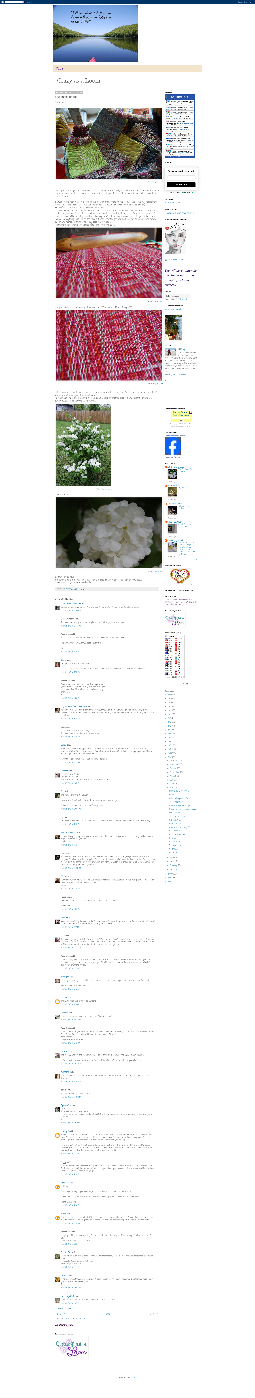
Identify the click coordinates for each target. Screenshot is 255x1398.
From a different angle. (179, 791)
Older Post (154, 1314)
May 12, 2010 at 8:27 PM (70, 762)
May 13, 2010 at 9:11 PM (70, 1154)
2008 (170, 877)
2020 (170, 718)
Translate (184, 299)
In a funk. (173, 852)
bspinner (64, 1051)
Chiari (60, 68)
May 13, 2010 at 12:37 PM (71, 1097)
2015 (170, 737)
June (172, 784)
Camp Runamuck (174, 522)
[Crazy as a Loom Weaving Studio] (173, 454)
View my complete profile (175, 374)
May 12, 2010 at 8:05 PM (70, 718)
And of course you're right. (180, 805)
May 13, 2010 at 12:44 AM (71, 948)
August (173, 776)
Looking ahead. (175, 820)
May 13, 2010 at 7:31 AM (70, 1004)
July (172, 780)
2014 (170, 741)
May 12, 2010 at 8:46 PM (71, 809)
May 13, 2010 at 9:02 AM (71, 1063)
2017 (170, 730)
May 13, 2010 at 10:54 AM (71, 1081)
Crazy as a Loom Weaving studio (181, 213)
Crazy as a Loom (157, 182)
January (173, 869)
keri (62, 817)
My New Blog (183, 487)
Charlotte (64, 1013)
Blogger (132, 1377)
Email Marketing (178, 426)
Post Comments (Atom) (75, 1318)
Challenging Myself (175, 540)
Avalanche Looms (174, 504)
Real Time (179, 156)
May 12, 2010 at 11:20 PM (70, 909)
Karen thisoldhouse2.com (71, 603)
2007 (170, 881)
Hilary (63, 853)
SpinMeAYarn (66, 1105)
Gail (62, 791)
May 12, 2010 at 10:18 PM (70, 845)
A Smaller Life (173, 485)
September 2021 (183, 146)
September (175, 772)
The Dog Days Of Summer (185, 470)
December (174, 760)
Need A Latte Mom (68, 832)
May (172, 788)
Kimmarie (65, 1072)
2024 (170, 702)
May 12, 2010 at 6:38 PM (71, 610)
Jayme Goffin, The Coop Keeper (74, 706)
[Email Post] (82, 589)
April (172, 857)
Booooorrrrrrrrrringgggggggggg (182, 809)
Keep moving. (174, 841)
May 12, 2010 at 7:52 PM (70, 672)
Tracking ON (187, 156)
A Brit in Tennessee (175, 467)
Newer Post (60, 1314)
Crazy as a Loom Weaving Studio (175, 435)
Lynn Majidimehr (68, 1296)
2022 (170, 710)
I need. (172, 794)
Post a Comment (65, 1308)
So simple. (173, 849)
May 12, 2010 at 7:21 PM (70, 651)
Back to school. (175, 823)
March (173, 861)
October (173, 768)
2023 (170, 706)
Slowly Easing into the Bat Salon (185, 525)
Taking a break (175, 845)
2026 (170, 694)
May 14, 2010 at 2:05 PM (70, 1244)
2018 (170, 726)
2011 (169, 753)
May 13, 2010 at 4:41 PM (70, 1123)
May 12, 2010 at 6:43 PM (71, 626)
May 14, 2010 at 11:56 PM (71, 1287)
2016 (170, 733)
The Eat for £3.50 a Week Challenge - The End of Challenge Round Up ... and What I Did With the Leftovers (186, 548)
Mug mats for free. (177, 834)
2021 (170, 714)
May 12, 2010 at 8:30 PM (70, 783)
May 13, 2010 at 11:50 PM (70, 1223)
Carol (63, 935)
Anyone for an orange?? (179, 827)
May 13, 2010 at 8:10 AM (70, 1043)
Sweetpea (65, 977)
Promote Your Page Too (172, 457)
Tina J (63, 660)
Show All (195, 560)
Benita (63, 745)
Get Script (171, 156)
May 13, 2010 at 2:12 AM (70, 989)
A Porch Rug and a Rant (179, 798)
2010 (170, 757)
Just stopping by (176, 801)
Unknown (65, 1183)
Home (107, 1314)
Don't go (172, 838)
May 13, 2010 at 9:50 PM (70, 1205)
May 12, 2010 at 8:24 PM (70, 736)
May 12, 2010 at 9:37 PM (70, 824)
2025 (170, 698)
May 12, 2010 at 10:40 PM (71, 868)
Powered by (175, 193)
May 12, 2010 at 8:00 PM (70, 698)
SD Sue (64, 876)
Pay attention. (175, 812)
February (174, 865)
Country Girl (66, 1252)
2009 (170, 874)
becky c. (64, 997)
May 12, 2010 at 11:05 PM (70, 888)
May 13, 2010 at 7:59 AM (71, 1020)
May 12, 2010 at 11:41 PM (70, 927)
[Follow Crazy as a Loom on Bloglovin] (175, 253)
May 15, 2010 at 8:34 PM (70, 1303)
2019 (170, 722)
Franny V (65, 1131)
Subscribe (181, 184)
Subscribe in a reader (173, 309)
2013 (170, 745)
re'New (64, 917)
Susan (63, 1213)
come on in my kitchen (184, 507)
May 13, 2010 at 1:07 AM (70, 968)
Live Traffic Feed (179, 97)
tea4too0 (64, 1275)
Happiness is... (175, 831)
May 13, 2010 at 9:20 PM (70, 1174)
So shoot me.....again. (177, 816)
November (174, 764)
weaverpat (65, 771)
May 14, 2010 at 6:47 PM (70, 1267)
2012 (170, 749)
